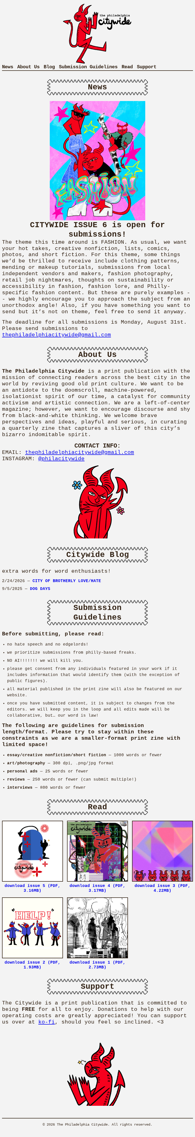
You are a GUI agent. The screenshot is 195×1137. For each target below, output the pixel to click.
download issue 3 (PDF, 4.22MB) (162, 888)
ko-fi (46, 1022)
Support (146, 67)
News (7, 67)
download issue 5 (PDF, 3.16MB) (32, 888)
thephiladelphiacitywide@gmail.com (56, 335)
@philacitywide (61, 459)
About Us (28, 67)
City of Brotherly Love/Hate (66, 581)
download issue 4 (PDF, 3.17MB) (97, 888)
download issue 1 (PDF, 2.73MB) (97, 965)
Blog (49, 67)
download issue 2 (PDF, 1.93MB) (32, 965)
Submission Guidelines (88, 67)
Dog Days (40, 589)
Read (127, 67)
